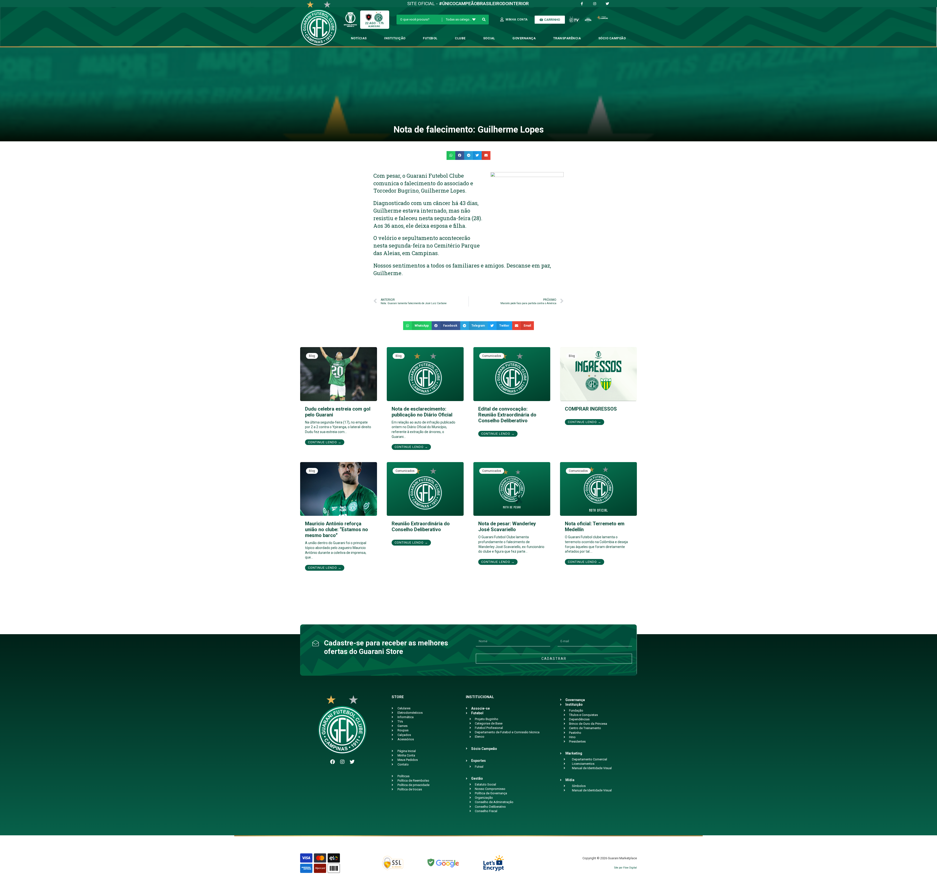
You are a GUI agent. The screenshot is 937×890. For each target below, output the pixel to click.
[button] (451, 155)
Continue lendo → (324, 442)
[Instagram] (342, 761)
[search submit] (484, 19)
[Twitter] (352, 761)
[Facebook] (332, 761)
